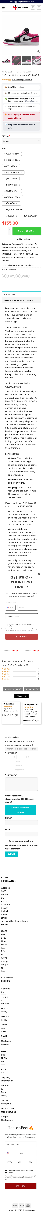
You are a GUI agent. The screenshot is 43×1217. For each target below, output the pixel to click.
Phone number (10, 602)
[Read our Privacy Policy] (35, 1176)
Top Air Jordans (23, 72)
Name (8, 818)
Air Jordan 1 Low (27, 244)
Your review (11, 775)
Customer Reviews (6, 1043)
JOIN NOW (20, 1186)
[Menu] (3, 7)
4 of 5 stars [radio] (10, 765)
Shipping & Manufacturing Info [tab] (18, 300)
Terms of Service (5, 1000)
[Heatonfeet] (21, 7)
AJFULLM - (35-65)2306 (21, 250)
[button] (38, 36)
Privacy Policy (4, 1010)
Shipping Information (7, 1079)
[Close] (39, 574)
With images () (14, 689)
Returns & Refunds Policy (5, 1090)
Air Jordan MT (24, 247)
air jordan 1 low (21, 265)
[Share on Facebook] (9, 276)
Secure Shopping (6, 1102)
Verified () (33, 689)
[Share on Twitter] (13, 276)
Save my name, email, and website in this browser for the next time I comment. (21, 845)
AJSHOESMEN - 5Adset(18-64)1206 (16, 254)
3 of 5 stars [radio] (10, 761)
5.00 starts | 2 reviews (22, 79)
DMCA (4, 1036)
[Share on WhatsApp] (4, 276)
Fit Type (6, 136)
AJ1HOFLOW (6, 250)
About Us (4, 1071)
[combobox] (10, 1153)
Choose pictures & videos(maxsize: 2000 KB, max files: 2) (19, 799)
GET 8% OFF (21, 636)
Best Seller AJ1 (7, 257)
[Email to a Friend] (18, 276)
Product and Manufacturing (8, 1110)
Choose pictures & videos (21, 810)
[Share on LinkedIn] (27, 276)
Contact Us (5, 990)
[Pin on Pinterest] (23, 276)
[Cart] (39, 7)
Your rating (11, 753)
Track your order (4, 1028)
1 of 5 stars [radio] (8, 757)
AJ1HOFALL (35, 247)
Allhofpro (34, 254)
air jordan (11, 265)
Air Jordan (7, 72)
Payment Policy (5, 1018)
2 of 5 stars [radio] (21, 757)
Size (4, 148)
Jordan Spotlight (21, 257)
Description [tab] (9, 294)
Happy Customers (7, 1118)
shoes (30, 265)
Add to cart (27, 231)
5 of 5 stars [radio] (10, 770)
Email (8, 829)
